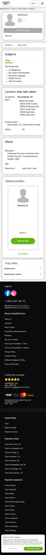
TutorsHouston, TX (12, 456)
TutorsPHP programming (14, 502)
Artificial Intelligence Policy (15, 360)
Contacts (8, 323)
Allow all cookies (33, 548)
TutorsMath (9, 494)
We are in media (11, 340)
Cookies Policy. (36, 544)
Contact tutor (23, 30)
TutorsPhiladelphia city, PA (15, 465)
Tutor (7, 424)
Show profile (23, 241)
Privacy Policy (10, 352)
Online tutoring (10, 428)
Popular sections (11, 432)
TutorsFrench (10, 514)
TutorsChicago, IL (12, 452)
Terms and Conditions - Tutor (16, 344)
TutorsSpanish (10, 489)
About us (8, 319)
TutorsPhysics (10, 522)
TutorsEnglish (10, 485)
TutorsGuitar (10, 506)
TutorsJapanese (11, 518)
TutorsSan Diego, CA (13, 469)
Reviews (8, 335)
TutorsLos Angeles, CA (14, 448)
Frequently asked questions (15, 331)
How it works (9, 327)
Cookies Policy (10, 356)
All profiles (23, 254)
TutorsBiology (10, 530)
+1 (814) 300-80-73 (15, 301)
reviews (15, 387)
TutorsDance (10, 498)
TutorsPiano (9, 510)
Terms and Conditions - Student (17, 348)
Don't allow (13, 548)
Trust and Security (12, 364)
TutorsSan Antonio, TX (14, 473)
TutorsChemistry (11, 526)
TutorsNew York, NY (13, 444)
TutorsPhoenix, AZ (12, 461)
